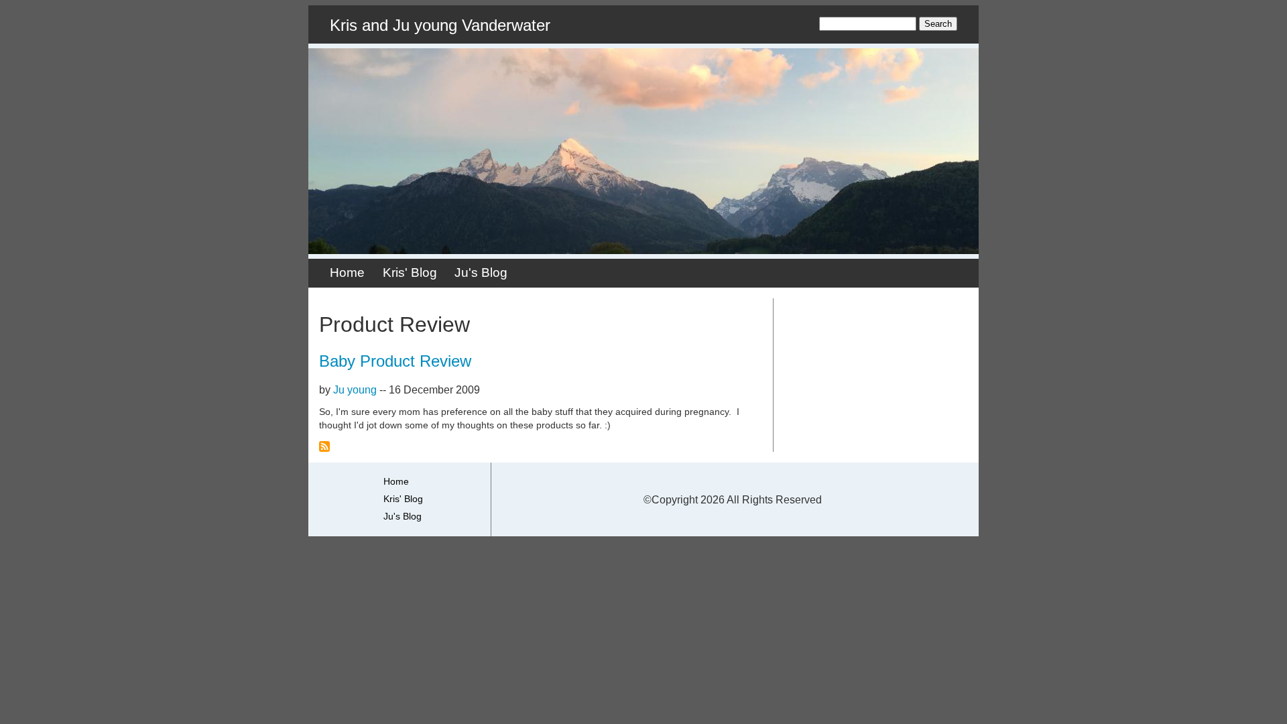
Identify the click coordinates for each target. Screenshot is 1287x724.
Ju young (355, 390)
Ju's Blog (480, 272)
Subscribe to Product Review (324, 446)
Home (347, 272)
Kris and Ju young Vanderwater (440, 25)
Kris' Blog (410, 272)
